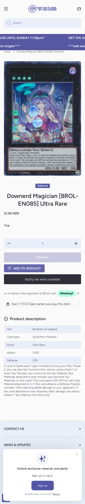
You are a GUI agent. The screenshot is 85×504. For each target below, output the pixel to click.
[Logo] (42, 9)
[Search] (7, 23)
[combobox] (42, 23)
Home (7, 51)
